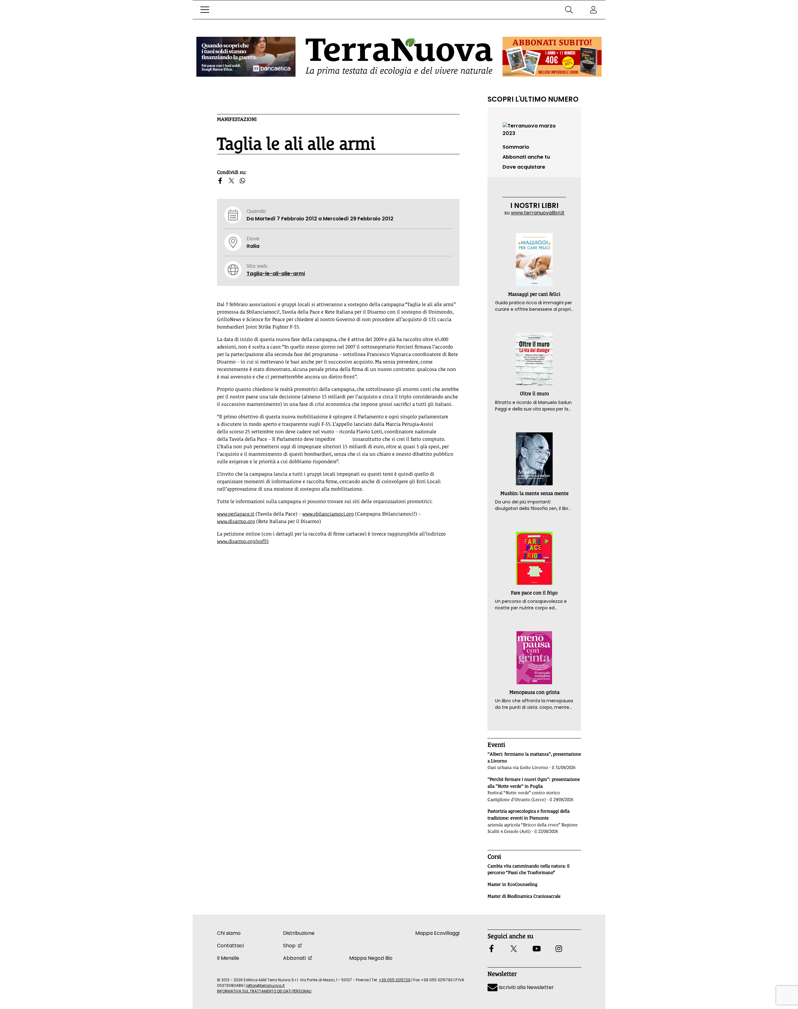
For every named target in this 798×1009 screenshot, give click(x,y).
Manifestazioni (237, 119)
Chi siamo (229, 933)
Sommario (515, 147)
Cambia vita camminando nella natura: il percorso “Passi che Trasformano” (529, 869)
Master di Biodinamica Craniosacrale (524, 896)
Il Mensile (228, 958)
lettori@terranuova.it (265, 985)
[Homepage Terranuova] (399, 56)
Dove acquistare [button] (523, 167)
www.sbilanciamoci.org (328, 514)
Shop (289, 945)
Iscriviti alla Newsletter (526, 987)
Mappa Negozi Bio (370, 958)
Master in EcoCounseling (512, 884)
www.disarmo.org (236, 521)
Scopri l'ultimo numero (533, 99)
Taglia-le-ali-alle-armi (276, 273)
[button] (205, 9)
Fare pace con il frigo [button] (534, 593)
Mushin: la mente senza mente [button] (534, 493)
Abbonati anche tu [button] (526, 157)
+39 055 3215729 (395, 980)
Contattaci (230, 945)
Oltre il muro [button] (534, 393)
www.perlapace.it (235, 514)
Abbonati (294, 958)
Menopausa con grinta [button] (534, 692)
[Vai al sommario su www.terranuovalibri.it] (534, 129)
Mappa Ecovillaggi (437, 933)
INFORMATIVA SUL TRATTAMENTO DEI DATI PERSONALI (264, 991)
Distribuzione (299, 933)
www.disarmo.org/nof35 (243, 541)
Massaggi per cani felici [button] (534, 294)
